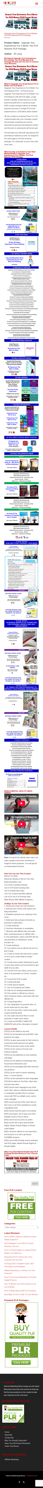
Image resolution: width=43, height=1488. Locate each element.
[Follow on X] (23, 1482)
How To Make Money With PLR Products (20, 1291)
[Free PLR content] (21, 1205)
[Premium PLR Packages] (21, 1334)
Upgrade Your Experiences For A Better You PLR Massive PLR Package (20, 34)
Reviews (7, 37)
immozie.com (32, 1476)
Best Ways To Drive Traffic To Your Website (21, 1294)
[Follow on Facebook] (19, 1482)
